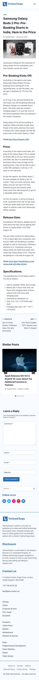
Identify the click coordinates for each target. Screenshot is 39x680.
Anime (5, 605)
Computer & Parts (9, 609)
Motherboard (7, 632)
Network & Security (10, 636)
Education (6, 616)
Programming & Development (14, 646)
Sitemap (32, 669)
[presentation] (19, 360)
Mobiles (5, 629)
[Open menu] (34, 4)
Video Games (7, 656)
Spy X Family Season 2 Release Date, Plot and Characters (9, 325)
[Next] (33, 371)
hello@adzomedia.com (11, 591)
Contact (20, 666)
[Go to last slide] (5, 371)
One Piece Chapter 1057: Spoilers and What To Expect (29, 323)
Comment (8, 424)
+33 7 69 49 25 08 (9, 586)
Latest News (7, 626)
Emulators (6, 622)
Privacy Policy (22, 669)
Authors (28, 666)
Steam (5, 653)
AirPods (5, 602)
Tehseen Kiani (9, 37)
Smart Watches (8, 649)
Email (7, 463)
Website (7, 472)
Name (7, 453)
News (5, 14)
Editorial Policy (9, 669)
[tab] (15, 395)
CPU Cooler (7, 612)
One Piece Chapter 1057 (19, 139)
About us (11, 666)
